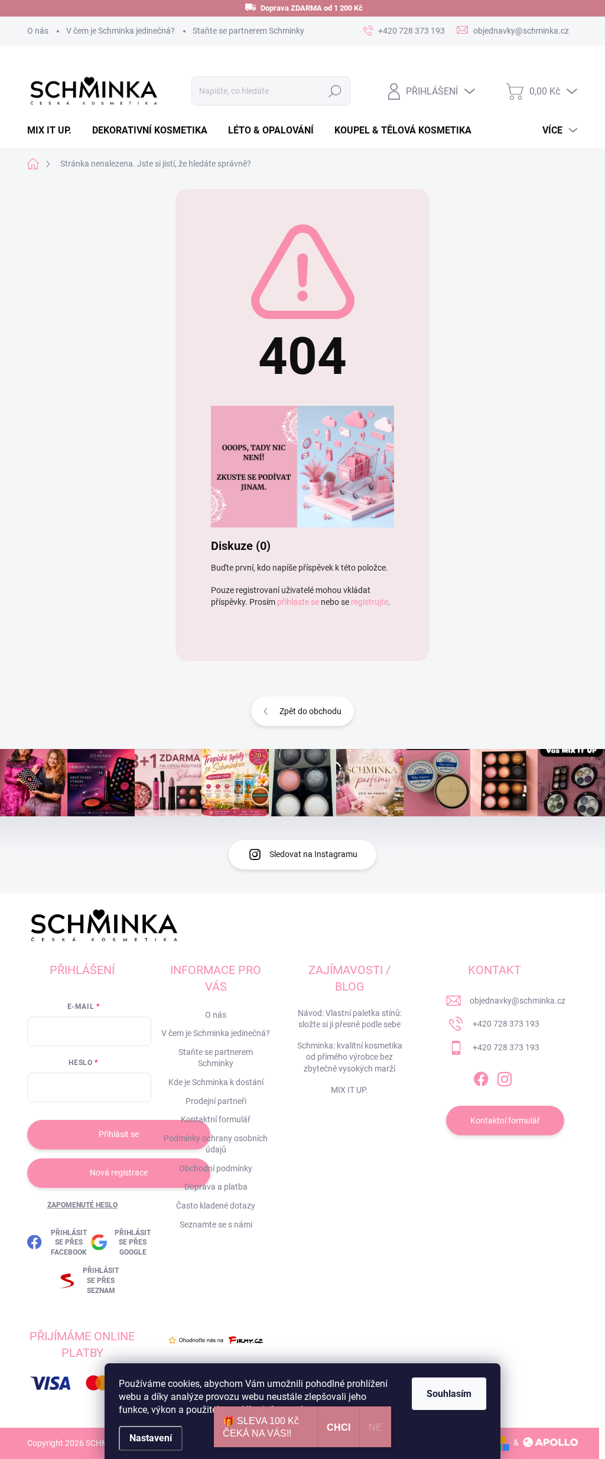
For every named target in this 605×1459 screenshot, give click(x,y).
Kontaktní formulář (216, 1119)
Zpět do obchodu (310, 711)
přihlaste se (298, 602)
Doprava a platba (216, 1186)
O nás (37, 30)
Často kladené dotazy (215, 1205)
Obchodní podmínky (215, 1168)
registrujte (369, 602)
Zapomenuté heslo (82, 1205)
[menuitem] (53, 130)
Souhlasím (449, 1393)
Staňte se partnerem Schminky (248, 30)
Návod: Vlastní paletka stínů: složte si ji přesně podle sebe (350, 1019)
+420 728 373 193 (506, 1023)
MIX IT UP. (349, 1090)
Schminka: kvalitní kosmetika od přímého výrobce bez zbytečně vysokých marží (349, 1057)
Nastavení (150, 1438)
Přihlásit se (119, 1134)
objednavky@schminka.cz (517, 1000)
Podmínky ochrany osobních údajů (216, 1144)
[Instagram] (504, 1077)
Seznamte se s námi (216, 1224)
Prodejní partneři (216, 1101)
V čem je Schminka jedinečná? (120, 30)
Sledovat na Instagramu (313, 854)
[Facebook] (481, 1077)
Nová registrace (119, 1172)
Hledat (335, 91)
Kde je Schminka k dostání (216, 1082)
